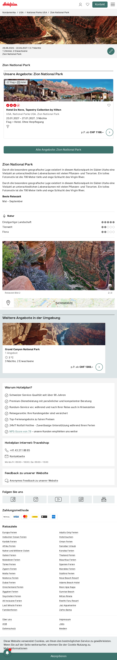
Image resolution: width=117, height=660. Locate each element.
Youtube (58, 499)
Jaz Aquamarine (67, 605)
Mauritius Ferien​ (67, 560)
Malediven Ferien (11, 560)
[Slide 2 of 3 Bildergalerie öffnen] (58, 265)
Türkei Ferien (9, 564)
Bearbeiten (111, 51)
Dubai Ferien (9, 583)
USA (21, 13)
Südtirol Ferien (66, 574)
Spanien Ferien (67, 564)
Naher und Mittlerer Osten (16, 551)
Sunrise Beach (66, 592)
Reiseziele (9, 526)
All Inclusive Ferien (12, 601)
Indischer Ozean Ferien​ (14, 537)
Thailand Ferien (67, 555)
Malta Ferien (8, 574)
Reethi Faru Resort (69, 601)
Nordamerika (9, 13)
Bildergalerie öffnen (110, 286)
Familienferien (9, 610)
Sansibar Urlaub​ (67, 546)
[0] (87, 4)
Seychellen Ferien (11, 596)
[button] (53, 348)
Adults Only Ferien (68, 533)
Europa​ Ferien (9, 533)
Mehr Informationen (15, 648)
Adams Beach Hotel (69, 583)
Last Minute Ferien (12, 605)
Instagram (36, 499)
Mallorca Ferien (10, 578)
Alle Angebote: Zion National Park (58, 149)
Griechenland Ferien (12, 587)
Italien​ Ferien (9, 555)
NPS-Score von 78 (20, 431)
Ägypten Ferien (10, 592)
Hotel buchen (66, 537)
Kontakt (100, 4)
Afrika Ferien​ (9, 546)
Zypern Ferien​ (9, 569)
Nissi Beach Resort (69, 578)
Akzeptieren (59, 656)
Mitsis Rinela (65, 596)
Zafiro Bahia (65, 610)
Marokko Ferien (67, 569)
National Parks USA (37, 13)
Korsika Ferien (66, 551)
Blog (81, 499)
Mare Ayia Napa (67, 587)
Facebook (13, 499)
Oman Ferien (66, 542)
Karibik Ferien (9, 542)
